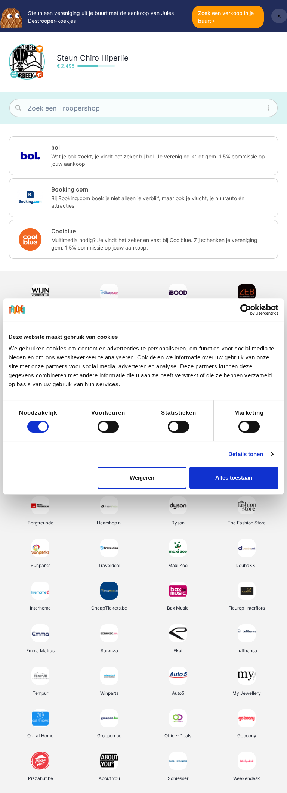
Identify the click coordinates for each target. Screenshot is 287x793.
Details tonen (245, 454)
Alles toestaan (233, 477)
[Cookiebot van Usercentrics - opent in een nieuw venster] (245, 309)
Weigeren (142, 477)
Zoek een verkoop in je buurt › (226, 17)
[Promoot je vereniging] (39, 74)
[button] (143, 155)
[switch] (108, 427)
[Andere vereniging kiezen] (14, 74)
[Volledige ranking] (39, 49)
